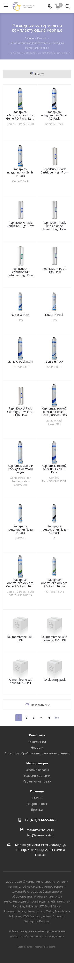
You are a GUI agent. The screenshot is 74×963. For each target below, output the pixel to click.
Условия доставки (37, 775)
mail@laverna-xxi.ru (40, 830)
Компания (37, 735)
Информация (37, 763)
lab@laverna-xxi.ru (40, 835)
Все (56, 717)
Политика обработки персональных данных (37, 753)
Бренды (37, 809)
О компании (37, 742)
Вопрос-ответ (37, 804)
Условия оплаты (37, 770)
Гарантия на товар (37, 781)
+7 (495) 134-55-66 (39, 820)
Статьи (37, 798)
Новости (37, 747)
